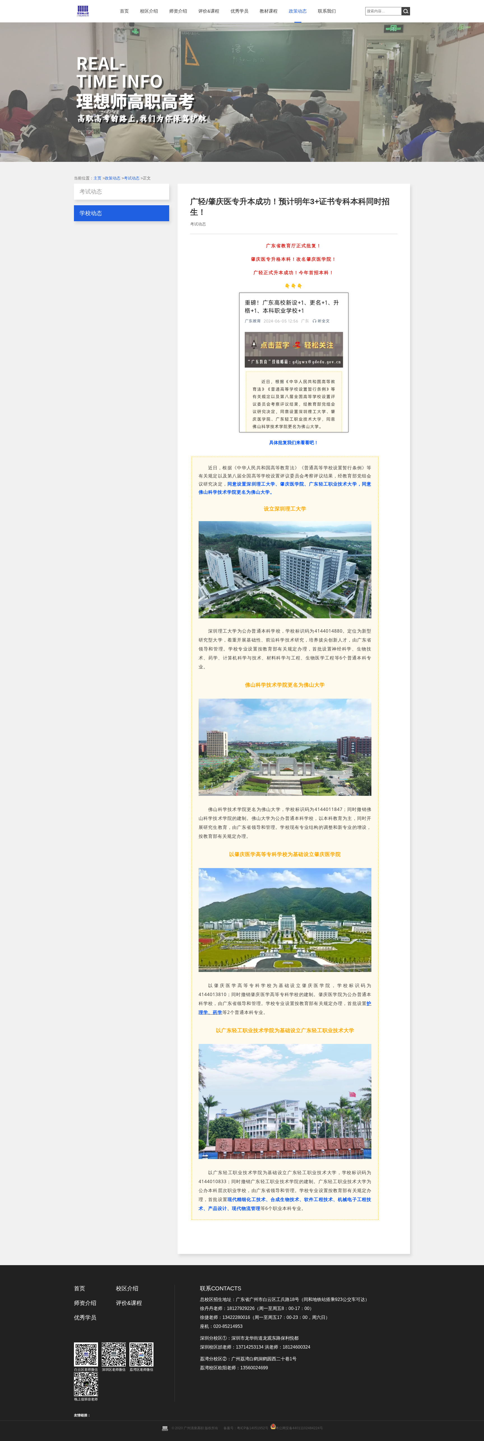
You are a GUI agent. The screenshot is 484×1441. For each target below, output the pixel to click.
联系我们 (327, 11)
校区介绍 (149, 11)
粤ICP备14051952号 (252, 1428)
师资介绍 (178, 11)
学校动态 (91, 213)
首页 (124, 11)
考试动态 (131, 178)
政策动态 (298, 11)
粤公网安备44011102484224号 (299, 1428)
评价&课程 (208, 11)
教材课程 (269, 11)
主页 (97, 178)
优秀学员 (239, 11)
